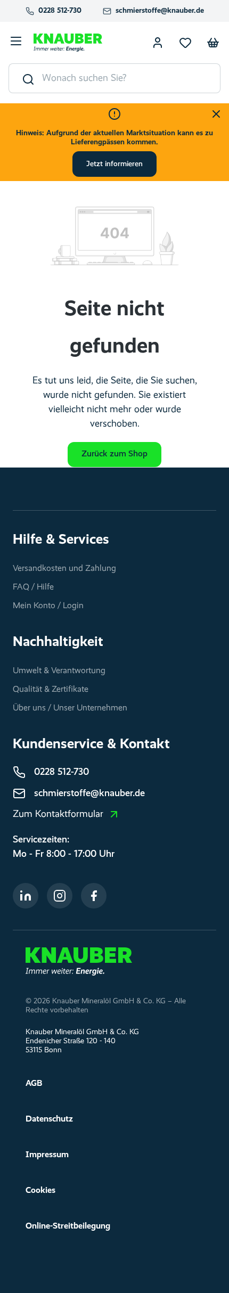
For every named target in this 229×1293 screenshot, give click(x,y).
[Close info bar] (216, 114)
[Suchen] (26, 78)
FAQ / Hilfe (33, 587)
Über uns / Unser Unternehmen (70, 708)
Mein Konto (157, 42)
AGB (34, 1083)
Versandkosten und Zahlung (64, 568)
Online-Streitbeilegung (68, 1226)
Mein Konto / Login (48, 606)
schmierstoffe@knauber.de (160, 10)
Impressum (47, 1155)
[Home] (79, 961)
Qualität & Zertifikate (50, 689)
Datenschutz (49, 1119)
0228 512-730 (59, 10)
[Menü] (16, 43)
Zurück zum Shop (114, 454)
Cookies (40, 1190)
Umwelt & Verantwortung (59, 671)
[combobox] (131, 78)
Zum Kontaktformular (58, 814)
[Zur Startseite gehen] (68, 43)
